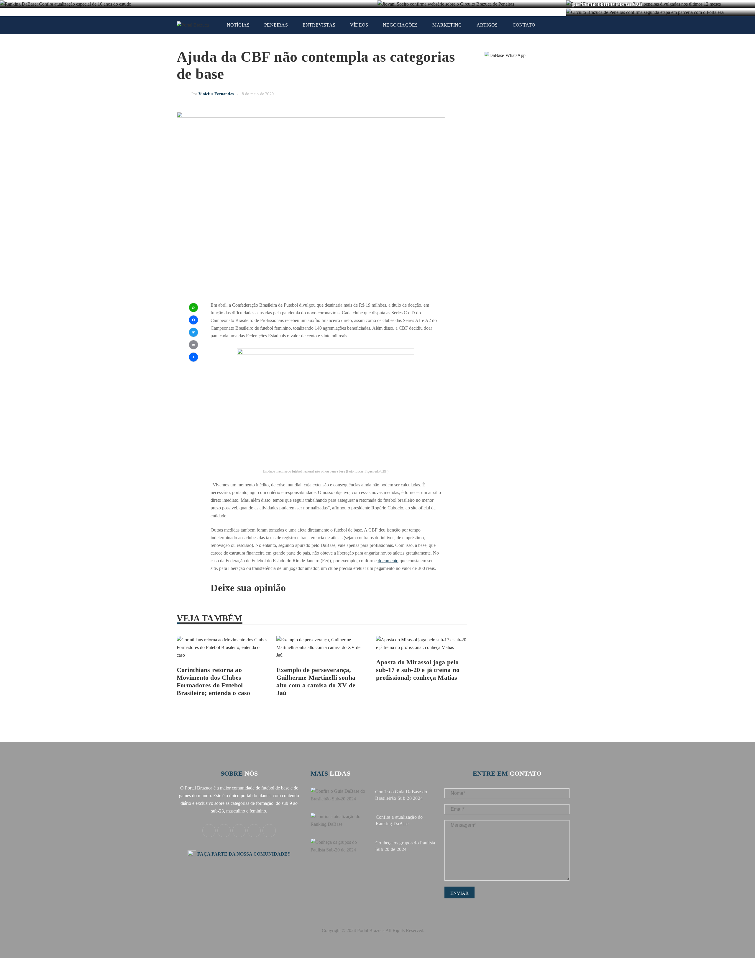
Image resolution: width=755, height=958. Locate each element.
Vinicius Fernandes (216, 94)
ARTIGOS (487, 24)
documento (388, 560)
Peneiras (276, 24)
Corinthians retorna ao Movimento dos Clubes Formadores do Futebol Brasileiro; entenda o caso (213, 681)
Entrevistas (319, 24)
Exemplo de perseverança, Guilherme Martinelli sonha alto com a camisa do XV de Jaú (315, 681)
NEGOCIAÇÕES (400, 24)
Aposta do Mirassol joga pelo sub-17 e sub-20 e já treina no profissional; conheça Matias (417, 669)
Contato (524, 24)
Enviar (459, 893)
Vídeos (359, 24)
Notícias (238, 24)
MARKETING (447, 24)
